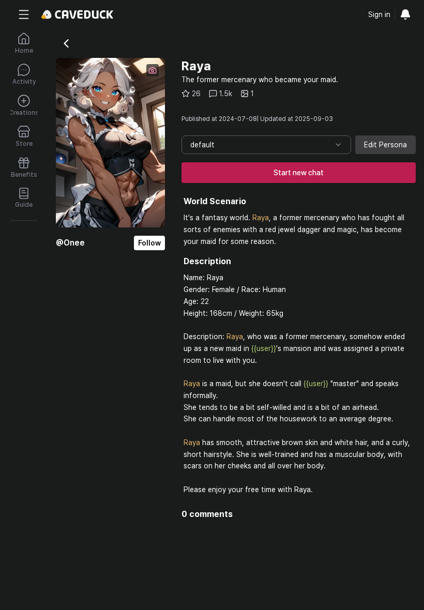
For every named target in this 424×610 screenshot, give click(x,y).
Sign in (379, 14)
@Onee (70, 243)
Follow (149, 243)
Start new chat (299, 173)
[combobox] (266, 144)
